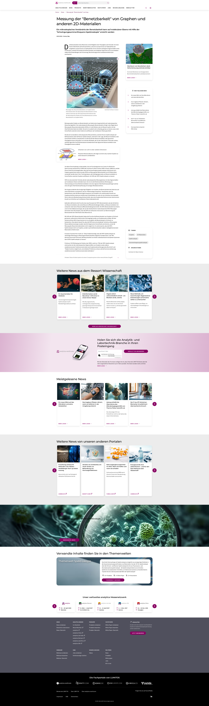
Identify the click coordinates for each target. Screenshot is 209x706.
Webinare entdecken (62, 653)
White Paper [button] (102, 8)
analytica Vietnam (78, 638)
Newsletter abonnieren (136, 351)
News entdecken (61, 625)
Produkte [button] (78, 8)
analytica (75, 630)
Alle (74, 3)
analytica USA (77, 643)
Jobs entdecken (77, 653)
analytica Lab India (78, 635)
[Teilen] (146, 8)
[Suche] (108, 3)
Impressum (59, 696)
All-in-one (108, 663)
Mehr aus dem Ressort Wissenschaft (104, 326)
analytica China (77, 633)
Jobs (106, 661)
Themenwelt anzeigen (113, 580)
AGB (67, 696)
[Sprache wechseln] (150, 8)
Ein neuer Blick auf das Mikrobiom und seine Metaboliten (140, 96)
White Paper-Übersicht (111, 630)
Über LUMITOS (75, 691)
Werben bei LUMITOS (62, 691)
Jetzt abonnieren (138, 633)
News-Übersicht (60, 630)
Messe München (77, 627)
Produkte (108, 655)
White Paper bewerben (111, 627)
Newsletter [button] (130, 8)
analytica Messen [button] (61, 8)
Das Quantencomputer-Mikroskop (138, 128)
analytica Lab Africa (78, 641)
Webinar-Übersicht (61, 658)
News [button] (71, 8)
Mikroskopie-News (69, 540)
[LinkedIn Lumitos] (151, 696)
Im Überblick (76, 625)
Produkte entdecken (94, 625)
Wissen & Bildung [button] (118, 8)
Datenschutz (74, 696)
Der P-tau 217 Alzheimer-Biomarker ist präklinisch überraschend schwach (138, 120)
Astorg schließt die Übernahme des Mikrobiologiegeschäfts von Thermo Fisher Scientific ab (140, 112)
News (107, 653)
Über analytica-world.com (89, 691)
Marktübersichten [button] (89, 8)
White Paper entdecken (111, 625)
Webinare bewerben (62, 655)
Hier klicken (111, 356)
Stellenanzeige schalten (79, 655)
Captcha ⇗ (118, 357)
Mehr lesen (101, 366)
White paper (108, 658)
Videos (91, 653)
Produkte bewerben (94, 627)
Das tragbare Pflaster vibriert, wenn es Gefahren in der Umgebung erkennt (139, 103)
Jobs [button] (109, 8)
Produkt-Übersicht (94, 630)
